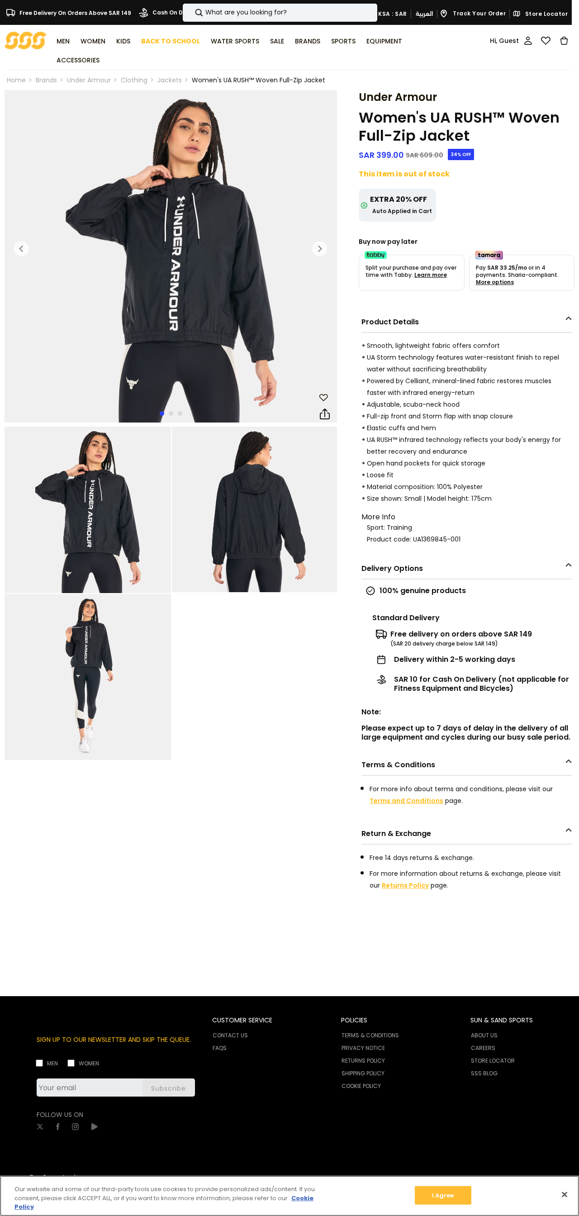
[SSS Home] (26, 40)
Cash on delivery (176, 12)
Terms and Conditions (406, 800)
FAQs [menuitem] (220, 1048)
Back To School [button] (170, 41)
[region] (289, 1196)
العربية (424, 13)
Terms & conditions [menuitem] (370, 1035)
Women (89, 1063)
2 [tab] (171, 413)
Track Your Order (478, 13)
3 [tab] (180, 413)
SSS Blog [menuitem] (484, 1073)
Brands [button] (307, 41)
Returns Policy (405, 885)
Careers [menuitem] (483, 1048)
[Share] (324, 414)
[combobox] (280, 13)
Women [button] (93, 41)
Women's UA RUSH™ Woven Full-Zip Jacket (258, 80)
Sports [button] (343, 41)
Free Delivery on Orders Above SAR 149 (74, 12)
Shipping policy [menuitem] (363, 1073)
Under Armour (89, 80)
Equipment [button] (384, 41)
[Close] (564, 1194)
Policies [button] (354, 1020)
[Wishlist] (546, 41)
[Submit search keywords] (191, 13)
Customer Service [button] (242, 1020)
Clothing (134, 80)
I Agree (443, 1195)
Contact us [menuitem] (230, 1035)
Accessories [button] (78, 60)
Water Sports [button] (235, 41)
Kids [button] (123, 41)
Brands (46, 80)
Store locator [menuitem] (493, 1060)
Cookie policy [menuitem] (361, 1086)
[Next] (320, 249)
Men (52, 1063)
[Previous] (22, 249)
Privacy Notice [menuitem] (363, 1048)
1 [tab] (161, 413)
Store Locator (545, 14)
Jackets (169, 80)
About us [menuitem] (484, 1035)
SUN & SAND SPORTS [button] (501, 1020)
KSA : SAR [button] (392, 13)
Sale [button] (277, 41)
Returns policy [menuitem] (363, 1060)
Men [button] (63, 41)
